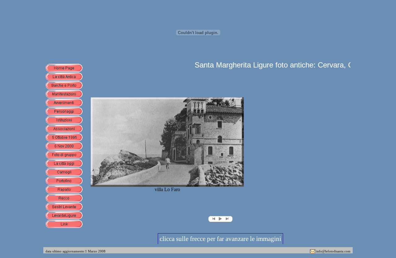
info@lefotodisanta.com (333, 251)
